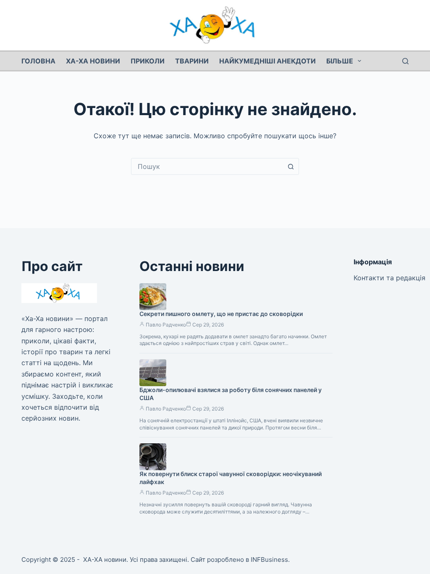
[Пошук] (405, 61)
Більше (339, 61)
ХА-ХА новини (93, 61)
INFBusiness (269, 559)
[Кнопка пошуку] (291, 166)
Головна (38, 61)
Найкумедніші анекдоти (267, 61)
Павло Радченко (166, 324)
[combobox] (207, 166)
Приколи (148, 61)
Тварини (192, 61)
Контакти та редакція (389, 278)
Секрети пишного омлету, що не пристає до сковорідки (221, 313)
